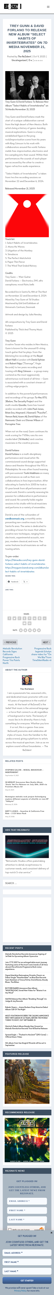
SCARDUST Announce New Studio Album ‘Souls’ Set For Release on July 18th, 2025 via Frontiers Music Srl (26, 784)
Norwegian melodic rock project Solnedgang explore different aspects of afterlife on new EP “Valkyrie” (27, 799)
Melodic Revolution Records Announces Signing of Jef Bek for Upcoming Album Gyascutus (25, 955)
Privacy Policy (20, 1290)
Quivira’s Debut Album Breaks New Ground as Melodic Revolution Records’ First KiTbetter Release (26, 1027)
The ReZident (24, 56)
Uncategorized (19, 60)
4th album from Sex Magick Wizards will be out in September (25, 1044)
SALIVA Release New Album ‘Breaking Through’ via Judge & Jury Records (26, 1000)
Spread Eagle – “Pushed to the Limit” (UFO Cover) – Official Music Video (26, 1035)
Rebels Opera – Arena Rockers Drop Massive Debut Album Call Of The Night (26, 1008)
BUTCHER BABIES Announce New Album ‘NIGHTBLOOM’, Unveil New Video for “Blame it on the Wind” (25, 990)
